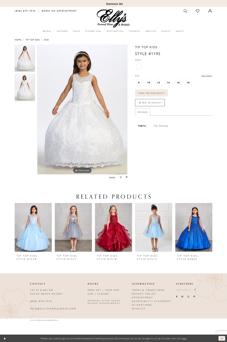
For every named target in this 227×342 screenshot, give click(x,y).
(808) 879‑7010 (41, 301)
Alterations (142, 304)
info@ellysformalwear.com (53, 308)
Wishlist (139, 308)
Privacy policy (144, 293)
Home (18, 39)
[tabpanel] (25, 59)
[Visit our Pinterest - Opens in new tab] (194, 297)
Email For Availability (152, 93)
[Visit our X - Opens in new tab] (188, 297)
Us (114, 3)
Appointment (142, 297)
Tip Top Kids (32, 39)
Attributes (143, 111)
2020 (46, 39)
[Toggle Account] (210, 11)
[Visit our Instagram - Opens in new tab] (182, 297)
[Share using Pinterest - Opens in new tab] (126, 177)
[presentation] (33, 227)
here (184, 338)
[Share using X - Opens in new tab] (121, 177)
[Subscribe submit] (195, 289)
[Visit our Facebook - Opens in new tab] (176, 297)
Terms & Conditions (148, 289)
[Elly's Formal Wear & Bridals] (113, 18)
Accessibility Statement (152, 301)
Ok (222, 338)
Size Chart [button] (207, 75)
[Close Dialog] (4, 338)
